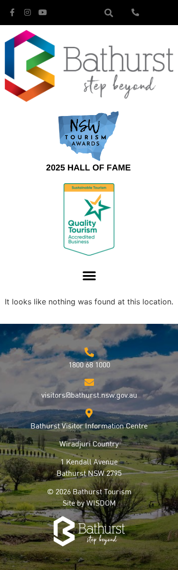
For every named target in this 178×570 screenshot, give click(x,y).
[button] (108, 12)
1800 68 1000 (89, 365)
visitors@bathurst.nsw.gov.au (89, 396)
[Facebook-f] (12, 12)
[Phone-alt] (135, 12)
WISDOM (101, 504)
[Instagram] (27, 12)
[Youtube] (42, 12)
